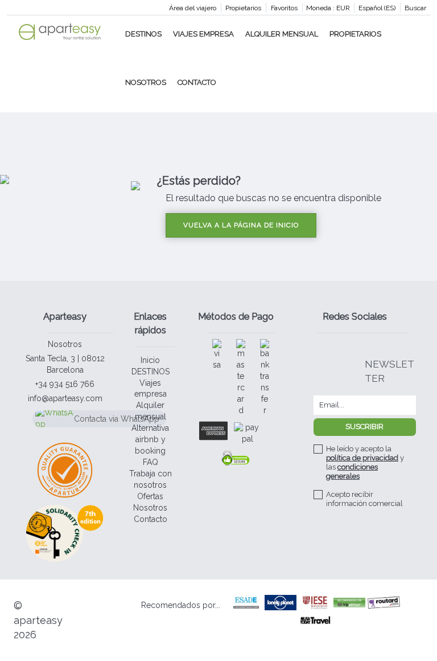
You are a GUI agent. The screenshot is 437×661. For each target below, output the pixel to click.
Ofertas (150, 496)
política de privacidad (362, 458)
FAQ (150, 462)
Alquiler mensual (281, 34)
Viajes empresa (203, 34)
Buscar (415, 8)
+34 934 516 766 (64, 384)
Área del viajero (192, 8)
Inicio (150, 360)
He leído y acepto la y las (365, 462)
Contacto (197, 82)
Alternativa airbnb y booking (150, 439)
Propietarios (243, 8)
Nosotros (145, 82)
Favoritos (284, 8)
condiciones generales (352, 471)
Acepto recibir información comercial (364, 499)
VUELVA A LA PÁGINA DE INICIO (241, 225)
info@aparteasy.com (65, 398)
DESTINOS (143, 34)
